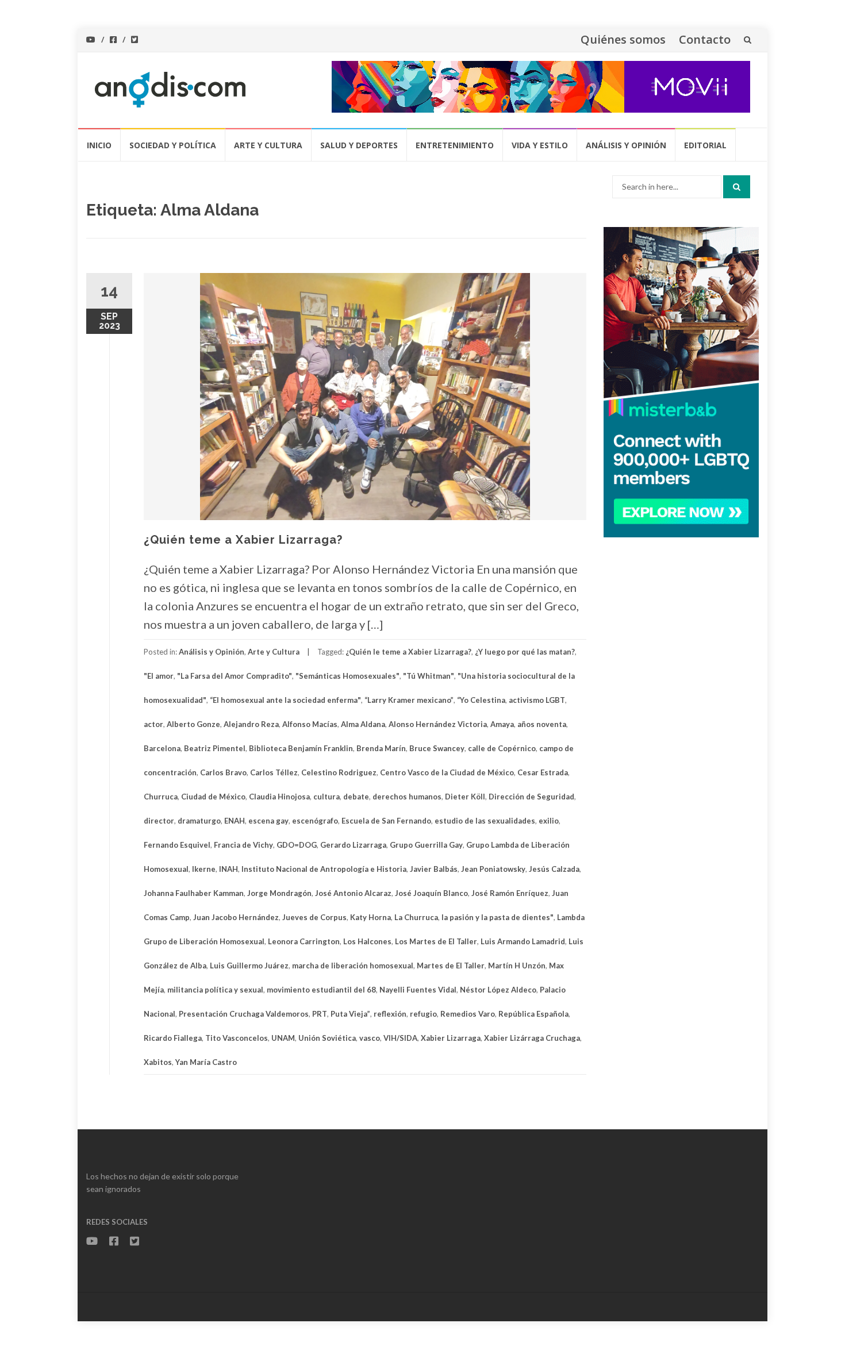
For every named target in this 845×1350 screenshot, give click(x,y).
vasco (369, 1038)
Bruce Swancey (436, 748)
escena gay (268, 820)
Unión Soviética (327, 1038)
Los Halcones (367, 941)
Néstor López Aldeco (498, 989)
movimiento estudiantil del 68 (321, 989)
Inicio (99, 145)
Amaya (502, 724)
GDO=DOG (296, 844)
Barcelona (162, 748)
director (159, 820)
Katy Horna (370, 917)
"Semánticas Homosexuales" (347, 675)
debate (356, 796)
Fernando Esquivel (177, 844)
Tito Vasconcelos (236, 1038)
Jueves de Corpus (314, 917)
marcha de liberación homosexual (352, 965)
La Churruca (416, 917)
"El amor (159, 675)
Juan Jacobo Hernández (236, 917)
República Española (533, 1013)
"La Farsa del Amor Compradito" (234, 675)
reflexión (390, 1013)
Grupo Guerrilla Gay (426, 844)
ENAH (234, 820)
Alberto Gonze (193, 724)
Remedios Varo (467, 1013)
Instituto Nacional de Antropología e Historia (323, 869)
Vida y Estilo (540, 145)
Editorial (705, 145)
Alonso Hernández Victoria (438, 724)
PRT (319, 1013)
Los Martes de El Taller (436, 941)
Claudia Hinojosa (279, 796)
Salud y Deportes (359, 145)
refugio (423, 1013)
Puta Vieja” (350, 1013)
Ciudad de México (213, 796)
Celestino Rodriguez (339, 772)
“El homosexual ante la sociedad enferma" (285, 700)
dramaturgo (199, 820)
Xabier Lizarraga (451, 1038)
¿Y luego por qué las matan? (525, 651)
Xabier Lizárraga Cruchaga (532, 1038)
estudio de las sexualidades (485, 820)
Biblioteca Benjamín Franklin (301, 748)
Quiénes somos (623, 39)
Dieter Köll (465, 796)
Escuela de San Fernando (386, 820)
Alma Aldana (363, 724)
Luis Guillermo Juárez (249, 965)
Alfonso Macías (309, 724)
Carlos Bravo (223, 772)
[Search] (736, 186)
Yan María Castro (206, 1062)
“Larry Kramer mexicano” (409, 700)
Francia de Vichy (243, 844)
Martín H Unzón (517, 965)
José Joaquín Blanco (431, 893)
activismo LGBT (537, 700)
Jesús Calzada (554, 869)
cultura (326, 796)
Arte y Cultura (268, 145)
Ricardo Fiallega (173, 1038)
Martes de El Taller (451, 965)
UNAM (283, 1038)
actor (153, 724)
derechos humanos (406, 796)
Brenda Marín (381, 748)
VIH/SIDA (400, 1038)
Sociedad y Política (172, 145)
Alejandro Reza (251, 724)
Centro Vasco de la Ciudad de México (447, 772)
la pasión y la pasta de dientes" (497, 917)
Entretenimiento (455, 145)
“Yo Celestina (481, 700)
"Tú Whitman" (428, 675)
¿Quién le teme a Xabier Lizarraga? (408, 651)
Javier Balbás (434, 869)
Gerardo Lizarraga (353, 844)
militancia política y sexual (215, 989)
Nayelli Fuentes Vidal (417, 989)
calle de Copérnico (502, 748)
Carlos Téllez (274, 772)
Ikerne (204, 869)
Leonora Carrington (304, 941)
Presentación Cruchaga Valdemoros (244, 1013)
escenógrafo (315, 820)
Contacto (705, 39)
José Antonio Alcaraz (353, 893)
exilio (549, 820)
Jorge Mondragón (279, 893)
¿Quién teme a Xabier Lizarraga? (243, 540)
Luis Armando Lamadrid (523, 941)
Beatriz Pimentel (214, 748)
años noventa (541, 724)
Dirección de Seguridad (531, 796)
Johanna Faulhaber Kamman (194, 893)
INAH (228, 869)
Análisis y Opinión (626, 145)
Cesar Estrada (542, 772)
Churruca (161, 796)
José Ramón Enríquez (509, 893)
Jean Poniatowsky (493, 869)
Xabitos (158, 1062)
